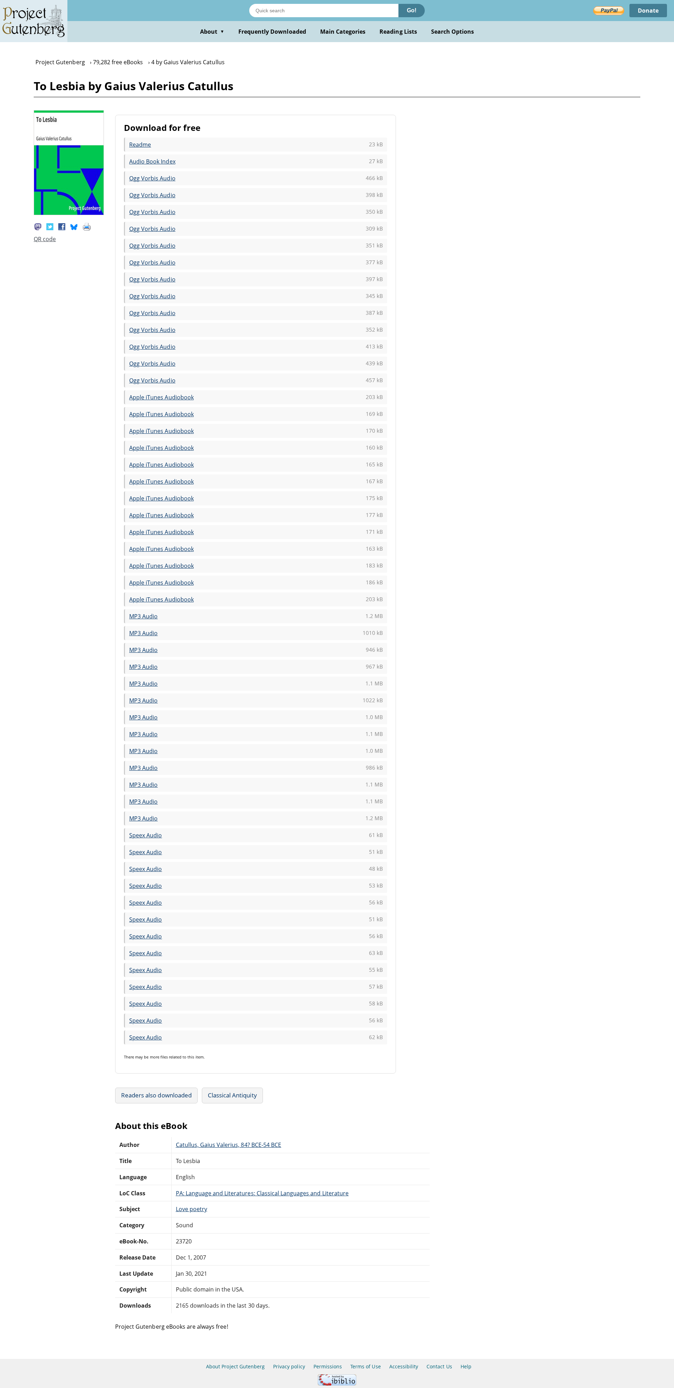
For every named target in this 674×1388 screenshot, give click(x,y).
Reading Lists (398, 31)
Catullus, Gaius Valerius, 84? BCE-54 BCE (229, 1145)
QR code (45, 239)
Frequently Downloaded (272, 31)
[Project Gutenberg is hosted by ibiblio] (337, 1383)
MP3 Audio (143, 616)
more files (159, 1057)
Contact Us (439, 1366)
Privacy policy (289, 1366)
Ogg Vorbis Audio (152, 178)
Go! (411, 10)
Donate (648, 10)
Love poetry (191, 1209)
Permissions (327, 1366)
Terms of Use (365, 1366)
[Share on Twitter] (49, 226)
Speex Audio (145, 835)
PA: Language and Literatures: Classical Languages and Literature (262, 1193)
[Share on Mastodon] (37, 226)
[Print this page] (87, 226)
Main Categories (343, 31)
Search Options (452, 31)
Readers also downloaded (156, 1095)
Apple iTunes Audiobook (161, 397)
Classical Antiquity (232, 1095)
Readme (140, 144)
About (212, 31)
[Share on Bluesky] (74, 226)
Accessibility (403, 1366)
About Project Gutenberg (235, 1366)
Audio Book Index (152, 161)
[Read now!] (69, 213)
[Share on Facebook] (61, 226)
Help (466, 1366)
